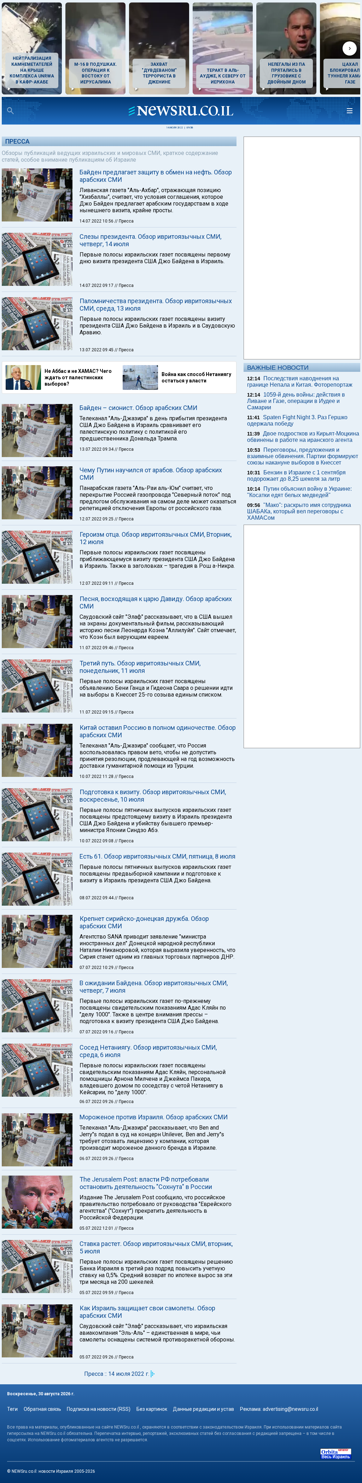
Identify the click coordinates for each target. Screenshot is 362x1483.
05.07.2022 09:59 (97, 1292)
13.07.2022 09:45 (97, 349)
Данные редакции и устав (203, 1409)
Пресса (17, 141)
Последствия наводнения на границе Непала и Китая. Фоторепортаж (299, 381)
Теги (12, 1409)
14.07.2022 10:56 (97, 221)
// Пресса (124, 221)
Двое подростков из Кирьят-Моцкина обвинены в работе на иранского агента (303, 437)
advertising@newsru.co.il (290, 1409)
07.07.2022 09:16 (97, 1031)
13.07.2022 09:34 (97, 449)
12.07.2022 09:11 (97, 583)
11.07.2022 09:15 (97, 712)
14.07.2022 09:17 (97, 285)
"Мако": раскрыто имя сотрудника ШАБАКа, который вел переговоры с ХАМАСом (299, 511)
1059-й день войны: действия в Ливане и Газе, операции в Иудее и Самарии (296, 401)
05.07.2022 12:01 (97, 1228)
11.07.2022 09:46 (97, 647)
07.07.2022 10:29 (97, 967)
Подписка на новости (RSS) (98, 1409)
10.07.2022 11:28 (97, 776)
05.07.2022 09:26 (97, 1357)
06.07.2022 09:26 (97, 1101)
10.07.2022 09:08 (97, 840)
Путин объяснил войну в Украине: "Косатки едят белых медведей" (299, 492)
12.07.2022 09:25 (97, 519)
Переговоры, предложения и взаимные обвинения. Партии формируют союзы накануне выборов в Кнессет (302, 456)
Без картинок (151, 1409)
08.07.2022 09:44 (97, 897)
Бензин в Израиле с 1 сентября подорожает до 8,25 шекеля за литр (296, 475)
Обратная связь (42, 1409)
